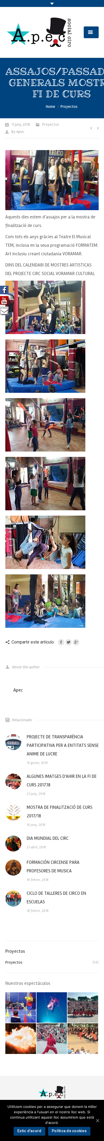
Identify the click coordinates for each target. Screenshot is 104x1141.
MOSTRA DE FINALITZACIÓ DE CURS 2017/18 (59, 812)
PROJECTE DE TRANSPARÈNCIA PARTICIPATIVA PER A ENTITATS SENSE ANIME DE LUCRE (63, 745)
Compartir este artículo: (33, 642)
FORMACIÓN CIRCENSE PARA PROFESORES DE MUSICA (53, 867)
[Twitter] (68, 642)
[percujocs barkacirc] (83, 1038)
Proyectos (69, 106)
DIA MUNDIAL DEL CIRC (48, 838)
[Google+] (76, 642)
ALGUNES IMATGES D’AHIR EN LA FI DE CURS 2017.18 (62, 781)
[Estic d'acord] (97, 1120)
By (18, 131)
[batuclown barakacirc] (83, 1008)
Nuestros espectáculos (27, 983)
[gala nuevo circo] (52, 1008)
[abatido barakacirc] (21, 1008)
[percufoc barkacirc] (21, 1038)
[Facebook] (61, 642)
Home (50, 106)
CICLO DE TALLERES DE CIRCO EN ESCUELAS (56, 898)
